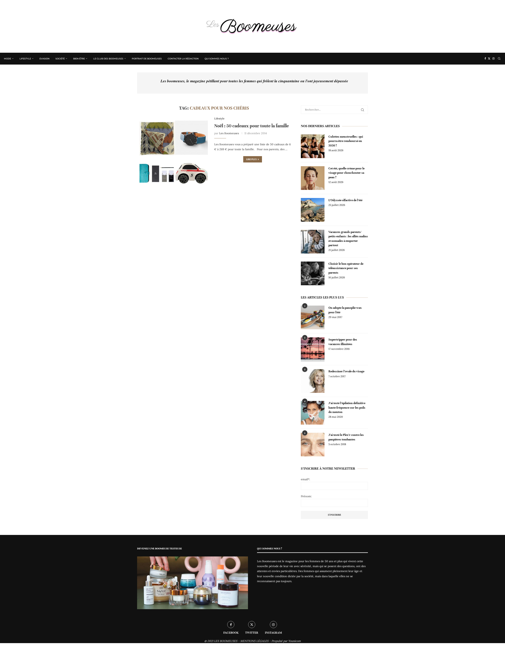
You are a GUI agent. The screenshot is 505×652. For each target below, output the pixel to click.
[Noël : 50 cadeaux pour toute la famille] (172, 152)
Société (60, 58)
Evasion (44, 58)
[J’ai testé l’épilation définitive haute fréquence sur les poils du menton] (313, 413)
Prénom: (306, 496)
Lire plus (251, 159)
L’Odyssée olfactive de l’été (345, 200)
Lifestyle (25, 58)
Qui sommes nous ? (217, 58)
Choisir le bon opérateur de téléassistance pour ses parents (345, 268)
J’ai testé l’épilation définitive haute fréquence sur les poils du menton (346, 407)
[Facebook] (485, 58)
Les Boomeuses (229, 133)
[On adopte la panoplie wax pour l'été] (313, 317)
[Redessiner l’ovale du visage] (313, 381)
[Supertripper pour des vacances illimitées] (313, 349)
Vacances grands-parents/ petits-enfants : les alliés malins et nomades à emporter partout (348, 238)
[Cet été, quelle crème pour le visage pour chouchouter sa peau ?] (313, 178)
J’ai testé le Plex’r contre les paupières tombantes (346, 437)
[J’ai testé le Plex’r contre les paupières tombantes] (313, 444)
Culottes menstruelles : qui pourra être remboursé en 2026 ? (345, 141)
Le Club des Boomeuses (108, 58)
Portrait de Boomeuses (147, 58)
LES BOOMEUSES (225, 641)
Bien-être (79, 58)
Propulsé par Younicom (286, 641)
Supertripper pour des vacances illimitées (342, 342)
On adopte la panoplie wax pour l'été (345, 310)
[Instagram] (493, 58)
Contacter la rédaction (183, 58)
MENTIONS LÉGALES (254, 641)
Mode (7, 58)
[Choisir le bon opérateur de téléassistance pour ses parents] (313, 273)
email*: (305, 479)
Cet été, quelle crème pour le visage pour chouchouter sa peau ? (346, 173)
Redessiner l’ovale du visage (346, 371)
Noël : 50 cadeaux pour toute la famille (251, 126)
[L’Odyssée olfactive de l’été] (313, 210)
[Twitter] (489, 58)
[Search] (499, 58)
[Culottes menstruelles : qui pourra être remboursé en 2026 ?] (313, 146)
